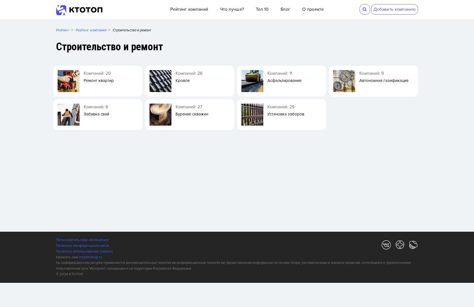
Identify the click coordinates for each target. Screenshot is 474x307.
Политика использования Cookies (84, 251)
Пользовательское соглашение (82, 240)
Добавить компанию (395, 9)
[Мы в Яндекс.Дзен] (400, 246)
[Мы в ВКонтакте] (386, 246)
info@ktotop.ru (90, 257)
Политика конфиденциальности (82, 246)
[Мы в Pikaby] (413, 246)
